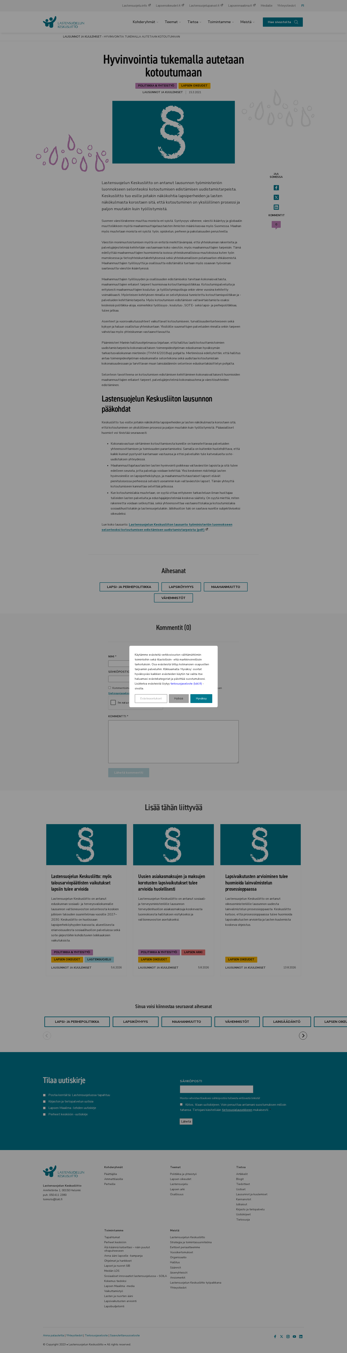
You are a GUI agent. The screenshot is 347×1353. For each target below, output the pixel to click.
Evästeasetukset (151, 698)
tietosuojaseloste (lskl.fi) (186, 684)
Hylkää (178, 698)
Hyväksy (201, 698)
